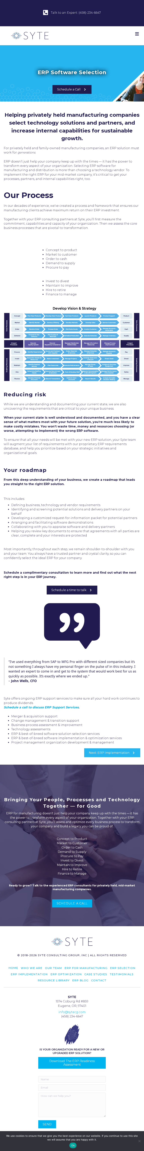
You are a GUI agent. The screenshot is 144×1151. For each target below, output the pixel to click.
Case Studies (95, 974)
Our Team (53, 968)
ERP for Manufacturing (85, 968)
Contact (98, 980)
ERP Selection (123, 968)
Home (13, 968)
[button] (47, 1124)
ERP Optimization (66, 974)
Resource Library (54, 980)
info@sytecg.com (72, 1012)
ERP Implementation (29, 974)
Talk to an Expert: (65, 12)
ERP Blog (80, 980)
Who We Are (31, 968)
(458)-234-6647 (90, 12)
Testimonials (122, 974)
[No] (139, 1141)
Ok (73, 1145)
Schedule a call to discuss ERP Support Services (41, 707)
